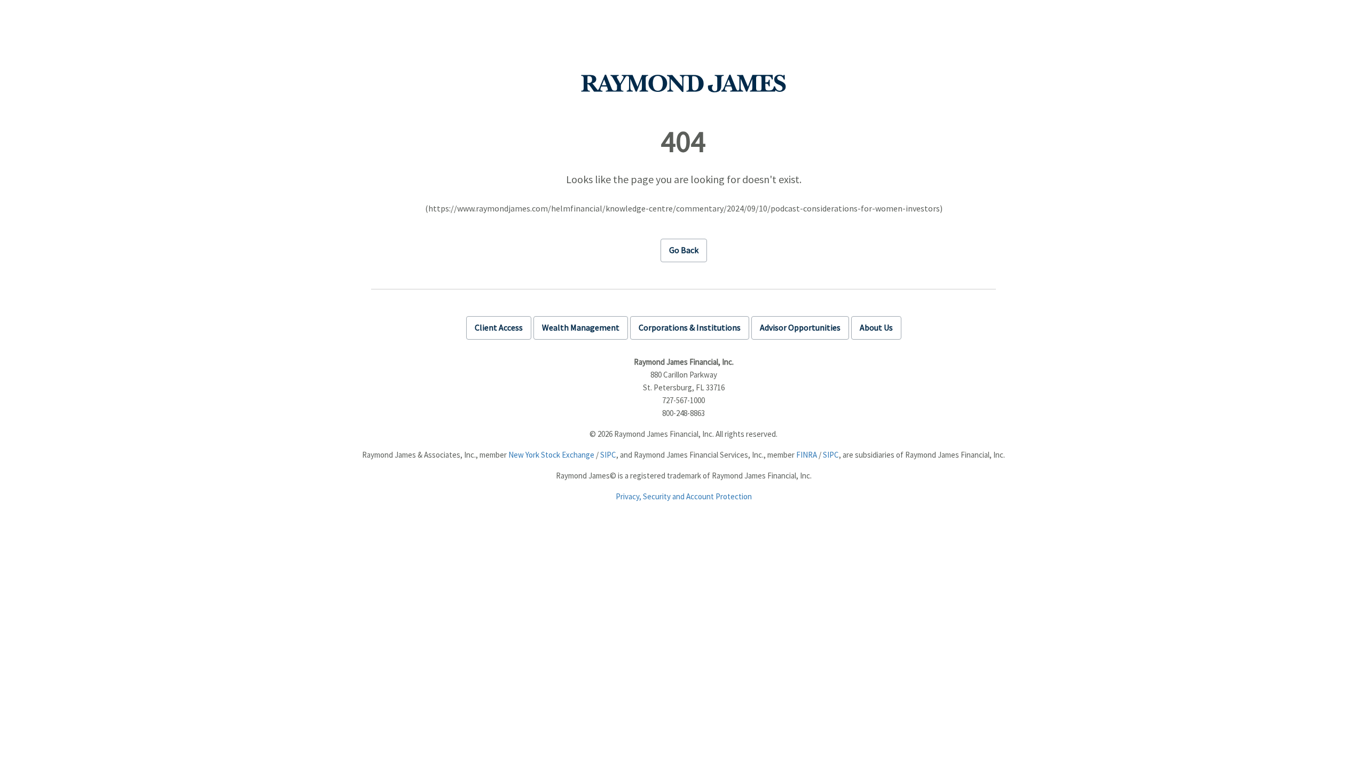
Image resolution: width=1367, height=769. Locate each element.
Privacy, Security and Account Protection (684, 496)
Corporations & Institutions (690, 327)
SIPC (608, 455)
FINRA (806, 455)
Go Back (683, 250)
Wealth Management (580, 327)
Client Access (499, 327)
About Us (876, 327)
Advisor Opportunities (800, 327)
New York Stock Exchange (551, 455)
